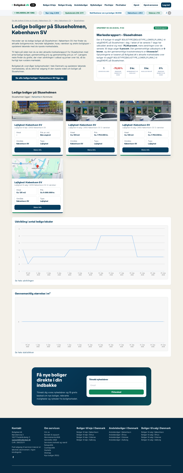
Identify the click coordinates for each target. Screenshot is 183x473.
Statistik (47, 450)
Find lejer (109, 5)
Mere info (38, 150)
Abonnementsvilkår (52, 437)
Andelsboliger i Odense (118, 437)
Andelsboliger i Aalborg (118, 440)
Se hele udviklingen (24, 280)
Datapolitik (48, 445)
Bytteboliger (96, 5)
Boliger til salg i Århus (150, 435)
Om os (47, 432)
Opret (136, 5)
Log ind (166, 5)
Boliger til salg (65, 5)
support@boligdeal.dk (21, 440)
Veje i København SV (62, 21)
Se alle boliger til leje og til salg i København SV (32, 21)
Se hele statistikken (24, 352)
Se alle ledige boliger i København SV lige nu (39, 78)
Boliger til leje (49, 5)
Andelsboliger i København (120, 432)
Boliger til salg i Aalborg (151, 440)
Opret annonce (151, 5)
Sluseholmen (79, 21)
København (37, 97)
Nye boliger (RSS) (51, 455)
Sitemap (47, 453)
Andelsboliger (81, 5)
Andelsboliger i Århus (117, 435)
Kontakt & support (51, 435)
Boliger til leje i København (87, 432)
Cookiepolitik (49, 448)
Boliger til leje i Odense (86, 437)
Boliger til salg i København (152, 432)
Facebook (13, 457)
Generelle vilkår (50, 440)
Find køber (121, 5)
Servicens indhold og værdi (55, 442)
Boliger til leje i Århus (85, 435)
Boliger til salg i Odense (151, 437)
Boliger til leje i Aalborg (86, 440)
